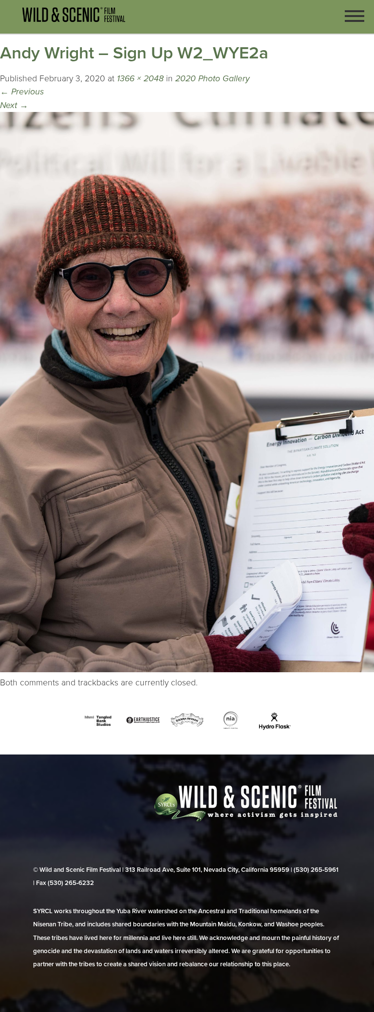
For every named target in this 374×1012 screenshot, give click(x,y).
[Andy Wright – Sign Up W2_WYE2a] (187, 669)
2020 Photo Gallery (212, 79)
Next (14, 105)
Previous (22, 92)
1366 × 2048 (140, 79)
